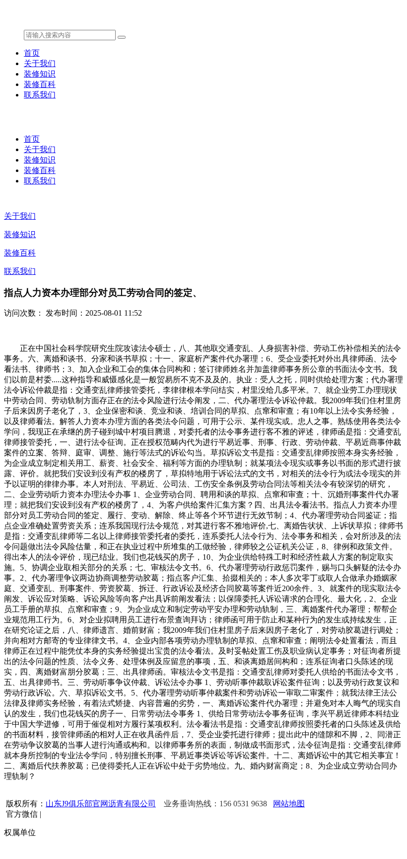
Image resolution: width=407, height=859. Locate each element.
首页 (32, 53)
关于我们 (40, 63)
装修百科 (40, 84)
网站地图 (289, 803)
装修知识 (40, 74)
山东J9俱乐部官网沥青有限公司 (101, 803)
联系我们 (40, 94)
